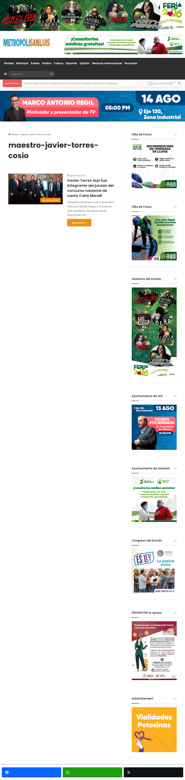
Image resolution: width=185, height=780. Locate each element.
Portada (9, 63)
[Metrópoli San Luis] (27, 42)
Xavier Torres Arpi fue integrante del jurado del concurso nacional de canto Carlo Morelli (90, 188)
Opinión (85, 63)
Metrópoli (22, 63)
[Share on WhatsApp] (92, 772)
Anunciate (130, 63)
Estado (35, 63)
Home (14, 134)
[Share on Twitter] (153, 772)
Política (46, 63)
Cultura (58, 63)
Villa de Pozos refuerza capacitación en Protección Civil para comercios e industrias (70, 83)
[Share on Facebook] (31, 772)
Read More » (79, 222)
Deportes (71, 63)
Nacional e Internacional (107, 63)
